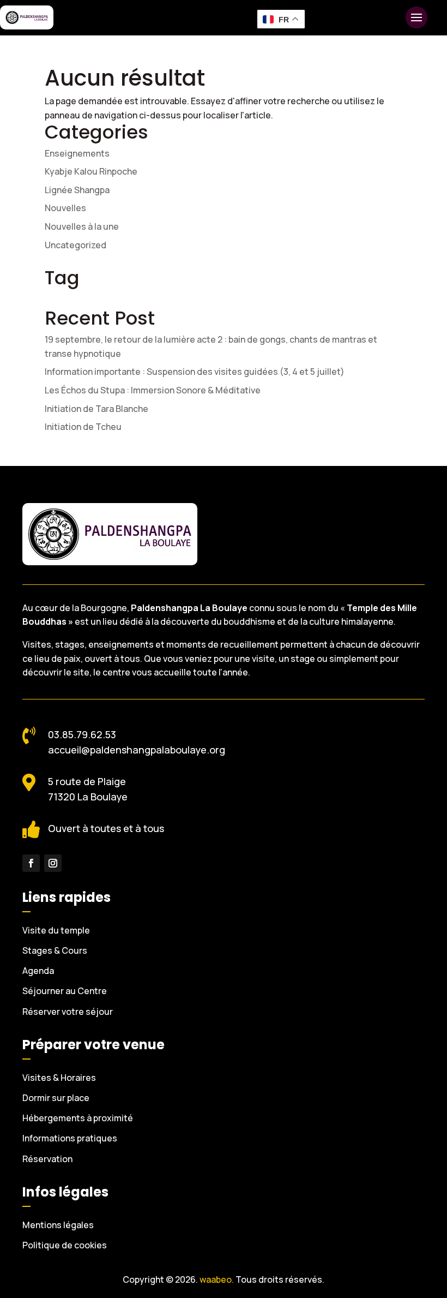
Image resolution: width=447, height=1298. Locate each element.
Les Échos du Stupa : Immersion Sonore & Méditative (153, 390)
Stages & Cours (54, 950)
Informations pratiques (69, 1138)
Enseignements (77, 153)
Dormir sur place (55, 1098)
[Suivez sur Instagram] (53, 863)
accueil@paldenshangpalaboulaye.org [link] (136, 749)
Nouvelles (65, 208)
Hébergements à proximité (77, 1118)
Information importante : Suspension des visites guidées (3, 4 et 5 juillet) (195, 372)
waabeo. (217, 1279)
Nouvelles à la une (82, 226)
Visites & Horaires (59, 1078)
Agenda (38, 971)
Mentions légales (58, 1225)
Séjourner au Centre (64, 991)
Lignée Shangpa (77, 190)
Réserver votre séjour (67, 1012)
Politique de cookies (64, 1245)
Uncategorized (75, 245)
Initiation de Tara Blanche (96, 409)
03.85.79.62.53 (82, 734)
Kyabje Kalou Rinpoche (92, 171)
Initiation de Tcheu (83, 427)
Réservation (47, 1159)
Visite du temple (56, 930)
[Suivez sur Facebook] (31, 863)
